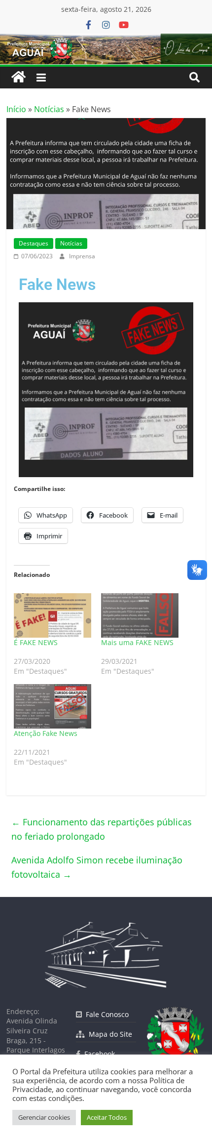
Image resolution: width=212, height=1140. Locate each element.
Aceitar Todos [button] (107, 1117)
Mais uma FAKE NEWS (137, 642)
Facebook (97, 1054)
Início (16, 109)
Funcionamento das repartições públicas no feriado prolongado (101, 829)
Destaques (33, 243)
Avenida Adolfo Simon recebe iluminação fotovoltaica (96, 867)
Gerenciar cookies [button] (44, 1117)
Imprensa (82, 256)
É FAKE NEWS (36, 642)
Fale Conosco (105, 1014)
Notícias (49, 109)
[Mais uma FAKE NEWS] (139, 615)
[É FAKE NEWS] (52, 615)
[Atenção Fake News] (52, 706)
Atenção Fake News (45, 733)
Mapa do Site (108, 1034)
